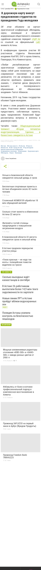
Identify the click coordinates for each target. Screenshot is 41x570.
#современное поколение (9, 151)
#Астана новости (12, 146)
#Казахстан (4, 148)
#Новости (29, 146)
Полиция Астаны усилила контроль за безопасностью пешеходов (17, 315)
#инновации (18, 153)
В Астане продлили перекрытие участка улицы (17, 249)
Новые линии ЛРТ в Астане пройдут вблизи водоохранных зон (19, 301)
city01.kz (36, 39)
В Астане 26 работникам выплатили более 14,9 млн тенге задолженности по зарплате (20, 289)
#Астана (3, 146)
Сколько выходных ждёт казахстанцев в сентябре (16, 278)
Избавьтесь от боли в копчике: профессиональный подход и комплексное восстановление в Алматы (18, 390)
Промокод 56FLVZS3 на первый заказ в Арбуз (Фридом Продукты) (19, 424)
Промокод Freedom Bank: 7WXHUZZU (15, 456)
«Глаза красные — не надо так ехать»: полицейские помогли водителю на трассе (16, 262)
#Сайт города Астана (15, 148)
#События (22, 146)
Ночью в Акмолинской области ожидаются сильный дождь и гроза (19, 176)
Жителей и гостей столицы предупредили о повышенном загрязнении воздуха (16, 226)
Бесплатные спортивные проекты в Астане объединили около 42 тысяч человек (19, 189)
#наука (11, 153)
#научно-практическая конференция (12, 149)
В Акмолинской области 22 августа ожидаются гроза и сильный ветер (19, 238)
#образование (22, 151)
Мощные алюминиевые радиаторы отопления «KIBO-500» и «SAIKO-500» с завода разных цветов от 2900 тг (20, 353)
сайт (38, 42)
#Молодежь (4, 153)
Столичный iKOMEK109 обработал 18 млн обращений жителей (20, 201)
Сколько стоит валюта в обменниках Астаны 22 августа (20, 213)
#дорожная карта (33, 151)
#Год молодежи (28, 148)
